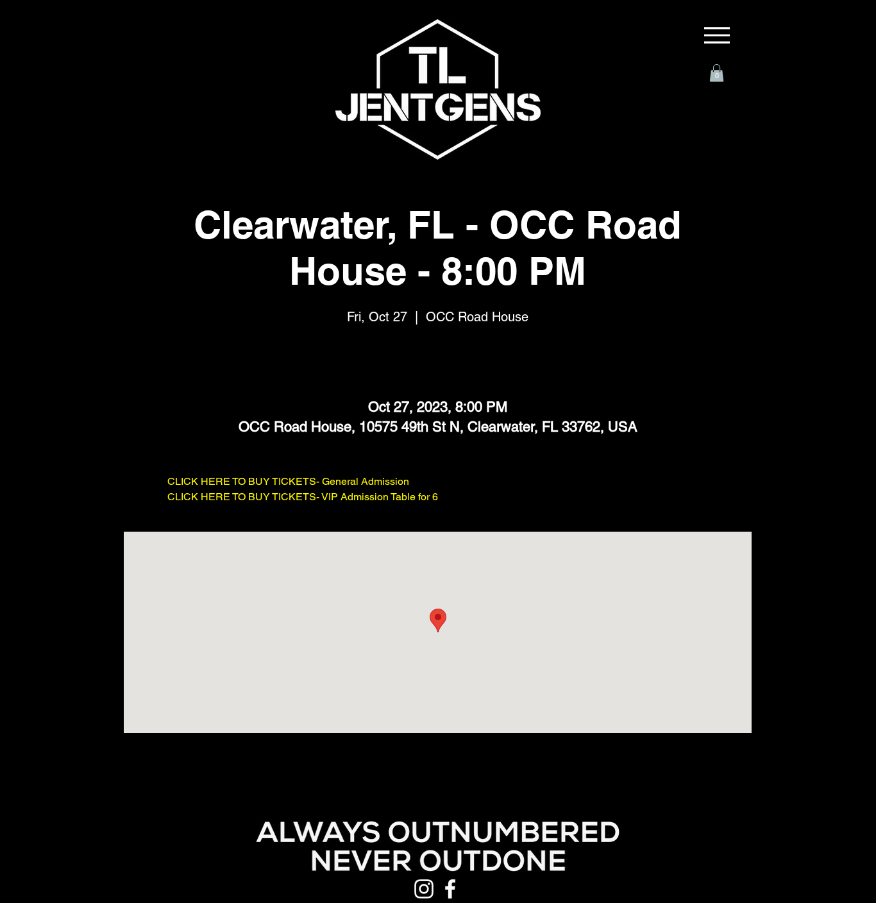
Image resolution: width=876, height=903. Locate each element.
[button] (716, 72)
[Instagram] (424, 889)
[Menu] (717, 35)
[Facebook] (450, 889)
